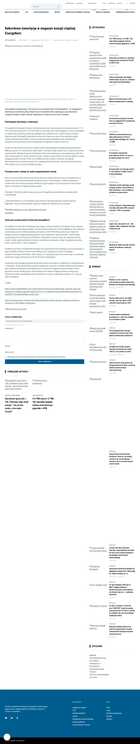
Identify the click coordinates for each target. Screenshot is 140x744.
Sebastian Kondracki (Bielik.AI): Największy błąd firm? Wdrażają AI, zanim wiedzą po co (122, 571)
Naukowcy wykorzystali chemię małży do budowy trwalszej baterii (122, 247)
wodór (57, 12)
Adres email (10, 352)
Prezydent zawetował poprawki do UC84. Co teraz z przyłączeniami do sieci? (121, 155)
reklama (109, 719)
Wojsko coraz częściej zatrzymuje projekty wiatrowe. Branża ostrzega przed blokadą (122, 282)
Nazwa (8, 346)
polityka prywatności (114, 713)
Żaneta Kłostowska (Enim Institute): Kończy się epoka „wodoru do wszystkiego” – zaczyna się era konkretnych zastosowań (121, 459)
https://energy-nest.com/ (16, 309)
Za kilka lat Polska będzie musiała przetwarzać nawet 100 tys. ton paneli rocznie (120, 349)
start (108, 708)
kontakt (132, 3)
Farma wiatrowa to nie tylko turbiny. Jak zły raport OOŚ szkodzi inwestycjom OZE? (120, 300)
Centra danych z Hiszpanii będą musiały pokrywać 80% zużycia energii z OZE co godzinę (122, 207)
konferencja (94, 664)
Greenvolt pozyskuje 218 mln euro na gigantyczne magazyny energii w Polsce (122, 120)
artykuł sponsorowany (99, 675)
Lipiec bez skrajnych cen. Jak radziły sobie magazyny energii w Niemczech (122, 226)
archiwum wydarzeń (97, 658)
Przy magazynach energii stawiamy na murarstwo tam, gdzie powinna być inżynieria (121, 333)
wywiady (79, 3)
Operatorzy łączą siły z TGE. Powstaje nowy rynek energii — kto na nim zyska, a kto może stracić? (16, 405)
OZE (26, 12)
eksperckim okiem (92, 6)
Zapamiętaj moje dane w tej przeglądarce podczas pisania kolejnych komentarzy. (36, 357)
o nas (126, 6)
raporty (119, 3)
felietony (111, 3)
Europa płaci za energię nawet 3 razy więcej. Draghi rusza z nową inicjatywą (121, 171)
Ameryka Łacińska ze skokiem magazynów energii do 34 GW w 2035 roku (121, 60)
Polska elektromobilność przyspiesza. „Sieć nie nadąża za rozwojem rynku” (121, 316)
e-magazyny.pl (16, 4)
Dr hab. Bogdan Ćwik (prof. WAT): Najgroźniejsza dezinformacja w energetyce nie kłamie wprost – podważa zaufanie (121, 590)
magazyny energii (12, 12)
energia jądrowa (103, 12)
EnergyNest (9, 213)
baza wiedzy (103, 6)
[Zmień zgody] (7, 737)
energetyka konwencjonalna (78, 12)
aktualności (70, 3)
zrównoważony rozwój (125, 12)
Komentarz (9, 328)
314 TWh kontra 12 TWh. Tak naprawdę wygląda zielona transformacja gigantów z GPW (122, 41)
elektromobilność (41, 12)
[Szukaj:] (46, 6)
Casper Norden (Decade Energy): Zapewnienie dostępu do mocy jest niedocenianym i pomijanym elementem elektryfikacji (121, 553)
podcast (92, 672)
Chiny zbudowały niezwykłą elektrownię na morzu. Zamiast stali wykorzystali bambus (122, 79)
